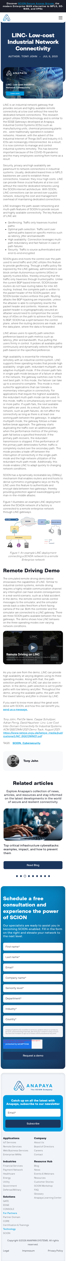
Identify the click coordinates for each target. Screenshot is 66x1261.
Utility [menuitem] (6, 1182)
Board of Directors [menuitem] (44, 1146)
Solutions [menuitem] (9, 1196)
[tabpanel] (33, 839)
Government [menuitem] (10, 1185)
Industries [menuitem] (9, 1161)
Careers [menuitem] (38, 1150)
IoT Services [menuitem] (9, 1142)
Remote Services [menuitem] (12, 1146)
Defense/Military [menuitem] (12, 1189)
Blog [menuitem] (36, 1165)
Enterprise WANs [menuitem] (12, 1154)
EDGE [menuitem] (6, 1205)
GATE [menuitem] (6, 1201)
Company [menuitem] (40, 1138)
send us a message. (15, 709)
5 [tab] (33, 876)
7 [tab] (41, 876)
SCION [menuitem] (6, 1233)
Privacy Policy (55, 1250)
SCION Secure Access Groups (36, 3)
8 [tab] (45, 876)
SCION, (18, 743)
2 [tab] (21, 876)
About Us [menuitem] (39, 1142)
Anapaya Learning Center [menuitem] (48, 1197)
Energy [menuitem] (7, 1178)
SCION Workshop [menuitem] (43, 1185)
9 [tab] (49, 876)
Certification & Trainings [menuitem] (16, 1225)
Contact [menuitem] (38, 1154)
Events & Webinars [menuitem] (44, 1173)
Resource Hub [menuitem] (43, 1161)
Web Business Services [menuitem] (15, 1150)
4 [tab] (29, 876)
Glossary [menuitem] (39, 1193)
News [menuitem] (37, 1169)
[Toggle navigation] (60, 17)
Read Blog (33, 865)
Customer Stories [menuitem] (44, 1182)
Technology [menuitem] (9, 1229)
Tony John (29, 56)
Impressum (28, 1250)
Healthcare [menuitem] (9, 1173)
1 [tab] (17, 876)
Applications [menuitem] (11, 1138)
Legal (6, 1250)
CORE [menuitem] (6, 1221)
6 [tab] (37, 876)
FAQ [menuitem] (36, 1189)
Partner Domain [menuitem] (11, 1217)
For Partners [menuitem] (10, 1213)
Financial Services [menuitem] (13, 1165)
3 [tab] (25, 876)
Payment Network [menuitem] (13, 1169)
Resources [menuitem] (40, 1178)
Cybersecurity (31, 743)
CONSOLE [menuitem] (8, 1209)
